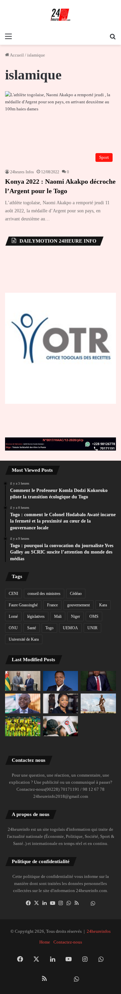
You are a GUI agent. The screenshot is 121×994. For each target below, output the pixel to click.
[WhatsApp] (69, 903)
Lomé (13, 616)
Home (44, 942)
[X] (36, 903)
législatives (36, 616)
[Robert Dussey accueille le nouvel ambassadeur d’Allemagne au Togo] (22, 681)
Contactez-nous (67, 942)
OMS (93, 616)
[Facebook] (28, 903)
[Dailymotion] (85, 903)
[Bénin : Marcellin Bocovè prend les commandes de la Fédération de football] (22, 726)
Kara (103, 605)
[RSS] (77, 903)
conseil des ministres (44, 593)
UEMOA (70, 628)
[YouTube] (52, 903)
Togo (49, 628)
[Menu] (8, 36)
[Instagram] (60, 903)
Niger (75, 616)
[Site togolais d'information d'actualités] (60, 15)
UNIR (92, 628)
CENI (13, 593)
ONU (13, 628)
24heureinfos (99, 931)
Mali (58, 616)
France (52, 605)
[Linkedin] (44, 903)
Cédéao (76, 593)
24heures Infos (22, 172)
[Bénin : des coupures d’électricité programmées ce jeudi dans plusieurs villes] (98, 703)
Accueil (16, 55)
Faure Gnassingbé (23, 605)
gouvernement (78, 605)
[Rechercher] (112, 36)
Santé (31, 628)
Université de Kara (24, 639)
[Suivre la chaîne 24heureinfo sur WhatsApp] (93, 903)
